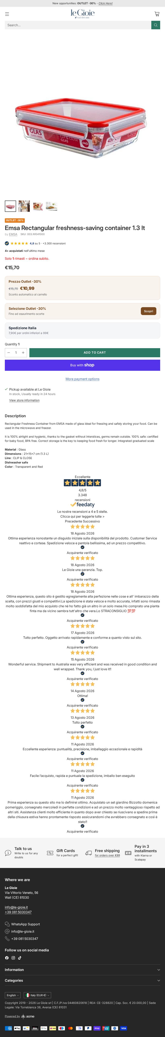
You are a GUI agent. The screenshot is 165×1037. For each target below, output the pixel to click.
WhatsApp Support (25, 924)
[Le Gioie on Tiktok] (19, 958)
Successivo (91, 521)
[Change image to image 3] (37, 206)
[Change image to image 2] (24, 206)
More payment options (82, 379)
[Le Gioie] (82, 14)
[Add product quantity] (23, 352)
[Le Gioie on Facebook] (6, 958)
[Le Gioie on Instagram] (13, 958)
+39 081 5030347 (18, 912)
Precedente (73, 521)
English (11, 995)
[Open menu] (7, 14)
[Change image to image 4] (51, 206)
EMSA (13, 234)
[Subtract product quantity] (8, 352)
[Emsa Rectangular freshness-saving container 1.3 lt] (82, 114)
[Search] (155, 25)
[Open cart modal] (157, 14)
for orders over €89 (107, 855)
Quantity (12, 344)
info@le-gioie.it (16, 907)
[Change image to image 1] (10, 206)
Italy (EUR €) (38, 995)
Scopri (148, 311)
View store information (24, 400)
